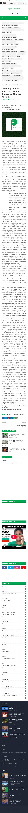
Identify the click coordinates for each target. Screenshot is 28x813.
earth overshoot (5, 68)
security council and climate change (9, 80)
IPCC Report (17, 56)
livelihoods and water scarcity (8, 77)
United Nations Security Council (14, 58)
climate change (5, 22)
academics (4, 61)
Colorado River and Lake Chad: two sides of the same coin (16, 782)
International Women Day (7, 44)
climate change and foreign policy (9, 63)
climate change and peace (7, 66)
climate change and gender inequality (10, 25)
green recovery (17, 27)
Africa (3, 32)
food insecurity (19, 70)
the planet (21, 30)
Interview (16, 44)
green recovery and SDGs (7, 75)
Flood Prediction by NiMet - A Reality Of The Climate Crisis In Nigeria (16, 442)
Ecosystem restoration (6, 30)
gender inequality (5, 73)
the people (15, 30)
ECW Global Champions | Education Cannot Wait (15, 727)
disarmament (18, 66)
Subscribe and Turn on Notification (13, 0)
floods (9, 54)
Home (3, 84)
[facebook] (10, 13)
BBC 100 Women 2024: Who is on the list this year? (17, 435)
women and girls (20, 54)
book (10, 61)
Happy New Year (10, 56)
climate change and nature (7, 39)
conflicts (4, 54)
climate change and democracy (8, 34)
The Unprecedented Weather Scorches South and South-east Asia (17, 449)
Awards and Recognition (7, 27)
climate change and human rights (9, 37)
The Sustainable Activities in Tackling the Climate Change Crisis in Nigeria (17, 775)
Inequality (4, 58)
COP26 (3, 56)
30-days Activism (20, 22)
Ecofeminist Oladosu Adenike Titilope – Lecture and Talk (16, 713)
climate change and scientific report (9, 51)
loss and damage (19, 77)
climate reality (5, 42)
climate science (22, 51)
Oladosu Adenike (7, 99)
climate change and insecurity (8, 49)
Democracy (9, 32)
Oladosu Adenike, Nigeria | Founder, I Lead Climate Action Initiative (16, 721)
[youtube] (18, 13)
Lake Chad (13, 22)
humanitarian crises (18, 75)
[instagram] (15, 13)
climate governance (19, 39)
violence (20, 80)
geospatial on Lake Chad (16, 73)
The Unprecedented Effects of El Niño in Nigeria (17, 794)
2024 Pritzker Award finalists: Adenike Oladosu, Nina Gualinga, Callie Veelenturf (17, 734)
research (13, 54)
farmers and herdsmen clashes (8, 70)
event (11, 68)
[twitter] (12, 13)
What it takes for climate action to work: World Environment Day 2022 (17, 788)
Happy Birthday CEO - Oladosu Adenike (16, 707)
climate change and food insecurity (9, 46)
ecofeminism (12, 42)
